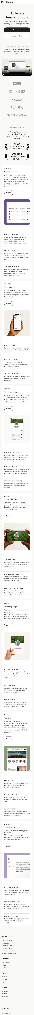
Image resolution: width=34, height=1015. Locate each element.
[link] (7, 2)
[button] (32, 2)
